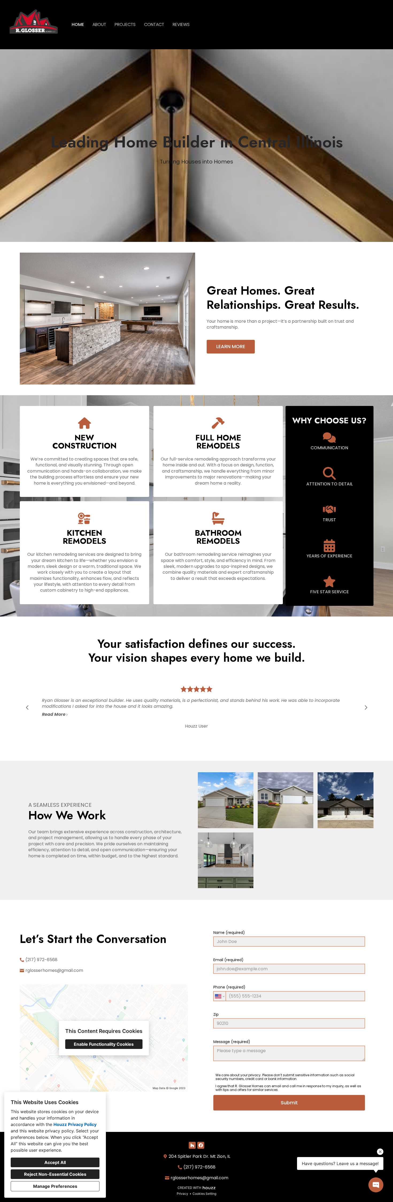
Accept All (55, 1162)
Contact (154, 24)
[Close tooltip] (380, 1151)
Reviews (181, 24)
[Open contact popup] (375, 1184)
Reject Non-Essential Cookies (55, 1174)
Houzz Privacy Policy (75, 1124)
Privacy (182, 1194)
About (99, 24)
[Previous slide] (27, 707)
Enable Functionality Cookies (104, 1044)
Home (78, 24)
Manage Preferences (55, 1186)
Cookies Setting (204, 1194)
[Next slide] (366, 707)
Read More (54, 714)
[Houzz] (192, 1145)
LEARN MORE (230, 346)
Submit (289, 1102)
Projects (125, 24)
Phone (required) (229, 987)
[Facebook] (200, 1145)
